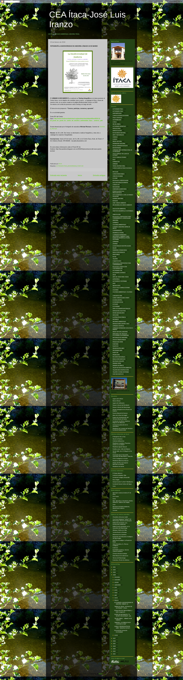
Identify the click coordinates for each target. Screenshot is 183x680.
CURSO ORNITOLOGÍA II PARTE (121, 298)
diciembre (117, 577)
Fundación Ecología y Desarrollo (121, 477)
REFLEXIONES (116, 187)
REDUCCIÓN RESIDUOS (119, 252)
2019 (114, 572)
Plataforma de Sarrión (118, 466)
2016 (114, 641)
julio (115, 587)
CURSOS (115, 139)
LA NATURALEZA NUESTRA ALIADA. (122, 246)
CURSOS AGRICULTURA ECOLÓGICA (122, 168)
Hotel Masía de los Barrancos (120, 555)
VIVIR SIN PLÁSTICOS (118, 374)
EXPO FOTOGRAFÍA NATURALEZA (121, 308)
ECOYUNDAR (116, 306)
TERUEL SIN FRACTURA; (119, 166)
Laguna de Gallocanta (118, 403)
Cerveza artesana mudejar (120, 553)
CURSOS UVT (116, 184)
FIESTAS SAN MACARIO (119, 313)
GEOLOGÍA (116, 315)
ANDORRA (115, 220)
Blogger (101, 674)
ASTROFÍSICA (116, 279)
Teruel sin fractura (117, 439)
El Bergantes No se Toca (119, 436)
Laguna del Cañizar (118, 398)
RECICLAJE (115, 172)
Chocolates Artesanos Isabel (120, 517)
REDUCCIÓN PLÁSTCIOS (119, 359)
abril (115, 595)
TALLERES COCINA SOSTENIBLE (121, 372)
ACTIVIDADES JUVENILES (119, 272)
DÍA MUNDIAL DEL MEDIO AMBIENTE (122, 205)
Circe (114, 504)
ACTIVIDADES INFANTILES (119, 126)
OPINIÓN (115, 164)
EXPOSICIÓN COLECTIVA (119, 311)
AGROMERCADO (117, 113)
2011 (114, 654)
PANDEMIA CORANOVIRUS (120, 250)
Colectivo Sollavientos (118, 441)
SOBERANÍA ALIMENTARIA (119, 189)
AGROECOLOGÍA (117, 130)
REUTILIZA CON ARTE (118, 361)
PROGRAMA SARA (117, 350)
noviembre (117, 579)
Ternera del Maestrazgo (119, 558)
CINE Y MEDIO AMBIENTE (119, 203)
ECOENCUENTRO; (117, 300)
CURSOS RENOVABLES (118, 174)
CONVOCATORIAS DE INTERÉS (121, 115)
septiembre (117, 585)
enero (116, 635)
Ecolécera (115, 548)
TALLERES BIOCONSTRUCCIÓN (121, 370)
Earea (114, 498)
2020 (114, 569)
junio (116, 590)
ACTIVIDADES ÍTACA (61, 166)
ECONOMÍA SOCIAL (118, 302)
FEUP (114, 159)
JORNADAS (115, 241)
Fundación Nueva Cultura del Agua (122, 484)
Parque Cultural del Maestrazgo (121, 407)
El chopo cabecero (117, 473)
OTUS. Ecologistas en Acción (120, 458)
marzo (116, 598)
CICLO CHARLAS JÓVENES (119, 157)
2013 (114, 648)
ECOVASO (115, 304)
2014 (114, 646)
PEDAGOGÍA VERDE (118, 342)
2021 (114, 567)
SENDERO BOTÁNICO (118, 365)
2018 (114, 575)
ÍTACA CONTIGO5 (117, 117)
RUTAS (114, 256)
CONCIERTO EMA (117, 295)
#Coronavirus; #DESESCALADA (120, 180)
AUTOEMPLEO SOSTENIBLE (120, 281)
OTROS (114, 122)
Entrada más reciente (58, 176)
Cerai (114, 486)
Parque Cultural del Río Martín (121, 405)
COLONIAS (115, 290)
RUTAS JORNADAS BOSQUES (120, 145)
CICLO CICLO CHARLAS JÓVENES (121, 287)
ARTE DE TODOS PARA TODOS (121, 277)
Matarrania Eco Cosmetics (119, 534)
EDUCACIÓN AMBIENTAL (119, 208)
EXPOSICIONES (116, 128)
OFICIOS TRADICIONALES (119, 339)
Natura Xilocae (117, 401)
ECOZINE (115, 178)
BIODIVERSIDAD (72, 166)
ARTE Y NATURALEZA (118, 135)
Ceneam (115, 510)
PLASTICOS (115, 346)
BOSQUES (115, 200)
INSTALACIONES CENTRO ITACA (121, 323)
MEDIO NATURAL (117, 141)
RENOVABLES (116, 254)
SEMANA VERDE (117, 363)
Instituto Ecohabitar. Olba (119, 475)
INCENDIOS (116, 319)
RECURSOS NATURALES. (119, 357)
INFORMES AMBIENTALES (119, 321)
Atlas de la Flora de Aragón (120, 415)
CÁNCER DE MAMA (118, 176)
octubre (116, 582)
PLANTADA (115, 344)
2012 (114, 651)
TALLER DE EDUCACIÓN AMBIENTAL (122, 367)
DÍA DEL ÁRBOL (117, 124)
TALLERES (115, 259)
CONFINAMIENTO (117, 230)
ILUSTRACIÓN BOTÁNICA (119, 317)
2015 (114, 643)
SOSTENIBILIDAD (117, 120)
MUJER (114, 248)
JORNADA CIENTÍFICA (118, 326)
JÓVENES (115, 243)
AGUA (114, 274)
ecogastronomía (117, 261)
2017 (114, 638)
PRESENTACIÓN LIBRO (118, 348)
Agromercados (116, 285)
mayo (116, 592)
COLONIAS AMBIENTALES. (119, 224)
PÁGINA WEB (116, 354)
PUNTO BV (80, 166)
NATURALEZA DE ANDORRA (120, 337)
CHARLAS (115, 137)
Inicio (80, 176)
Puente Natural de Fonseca (120, 413)
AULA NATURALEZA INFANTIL (120, 182)
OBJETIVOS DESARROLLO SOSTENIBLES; (123, 211)
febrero (116, 600)
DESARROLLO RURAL (118, 232)
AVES (114, 283)
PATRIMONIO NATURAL (119, 143)
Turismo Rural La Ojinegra (120, 532)
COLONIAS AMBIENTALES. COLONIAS (122, 292)
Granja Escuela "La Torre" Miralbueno (123, 482)
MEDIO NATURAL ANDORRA (120, 331)
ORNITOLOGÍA (117, 214)
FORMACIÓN (116, 161)
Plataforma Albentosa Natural (120, 460)
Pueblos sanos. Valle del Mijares (121, 449)
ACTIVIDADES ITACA (118, 111)
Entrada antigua (99, 176)
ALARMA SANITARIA (118, 198)
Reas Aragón (116, 479)
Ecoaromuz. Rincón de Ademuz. (121, 560)
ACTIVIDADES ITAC (117, 270)
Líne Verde (116, 496)
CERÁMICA (115, 222)
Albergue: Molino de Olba (120, 530)
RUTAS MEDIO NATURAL (119, 133)
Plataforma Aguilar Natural (120, 447)
